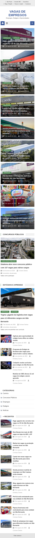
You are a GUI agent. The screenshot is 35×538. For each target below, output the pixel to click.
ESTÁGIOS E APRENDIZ (13, 285)
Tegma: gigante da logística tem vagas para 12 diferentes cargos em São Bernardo (17, 318)
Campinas (28, 4)
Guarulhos (26, 1)
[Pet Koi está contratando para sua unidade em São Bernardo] (6, 499)
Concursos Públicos (13, 234)
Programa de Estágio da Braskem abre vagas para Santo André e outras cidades (23, 352)
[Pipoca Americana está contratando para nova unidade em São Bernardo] (6, 510)
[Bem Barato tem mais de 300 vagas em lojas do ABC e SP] (6, 435)
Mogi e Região (8, 4)
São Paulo (9, 1)
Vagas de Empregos (17, 13)
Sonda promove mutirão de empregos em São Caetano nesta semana (16, 131)
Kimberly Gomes (24, 158)
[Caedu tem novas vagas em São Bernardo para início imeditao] (6, 459)
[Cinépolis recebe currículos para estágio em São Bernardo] (6, 365)
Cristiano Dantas (24, 46)
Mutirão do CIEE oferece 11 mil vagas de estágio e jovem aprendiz (23, 376)
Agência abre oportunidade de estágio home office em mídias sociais (23, 338)
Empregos (7, 38)
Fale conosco (17, 535)
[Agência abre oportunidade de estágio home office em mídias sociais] (6, 339)
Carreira (5, 393)
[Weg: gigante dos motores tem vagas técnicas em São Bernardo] (6, 486)
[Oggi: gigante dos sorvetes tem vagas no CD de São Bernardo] (6, 423)
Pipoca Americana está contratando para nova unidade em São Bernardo (17, 198)
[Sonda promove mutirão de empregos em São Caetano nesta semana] (6, 472)
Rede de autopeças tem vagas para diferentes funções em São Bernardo (17, 220)
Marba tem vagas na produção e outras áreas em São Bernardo (23, 445)
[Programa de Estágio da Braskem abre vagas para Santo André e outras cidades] (6, 352)
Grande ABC (17, 1)
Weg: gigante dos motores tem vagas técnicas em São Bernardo (23, 485)
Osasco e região (18, 4)
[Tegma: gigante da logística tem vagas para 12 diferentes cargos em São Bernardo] (17, 298)
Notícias (16, 38)
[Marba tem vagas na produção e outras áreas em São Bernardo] (6, 446)
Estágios (15, 311)
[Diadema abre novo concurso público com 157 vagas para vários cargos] (17, 248)
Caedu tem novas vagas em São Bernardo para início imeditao (22, 459)
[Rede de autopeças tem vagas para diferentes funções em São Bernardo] (6, 524)
